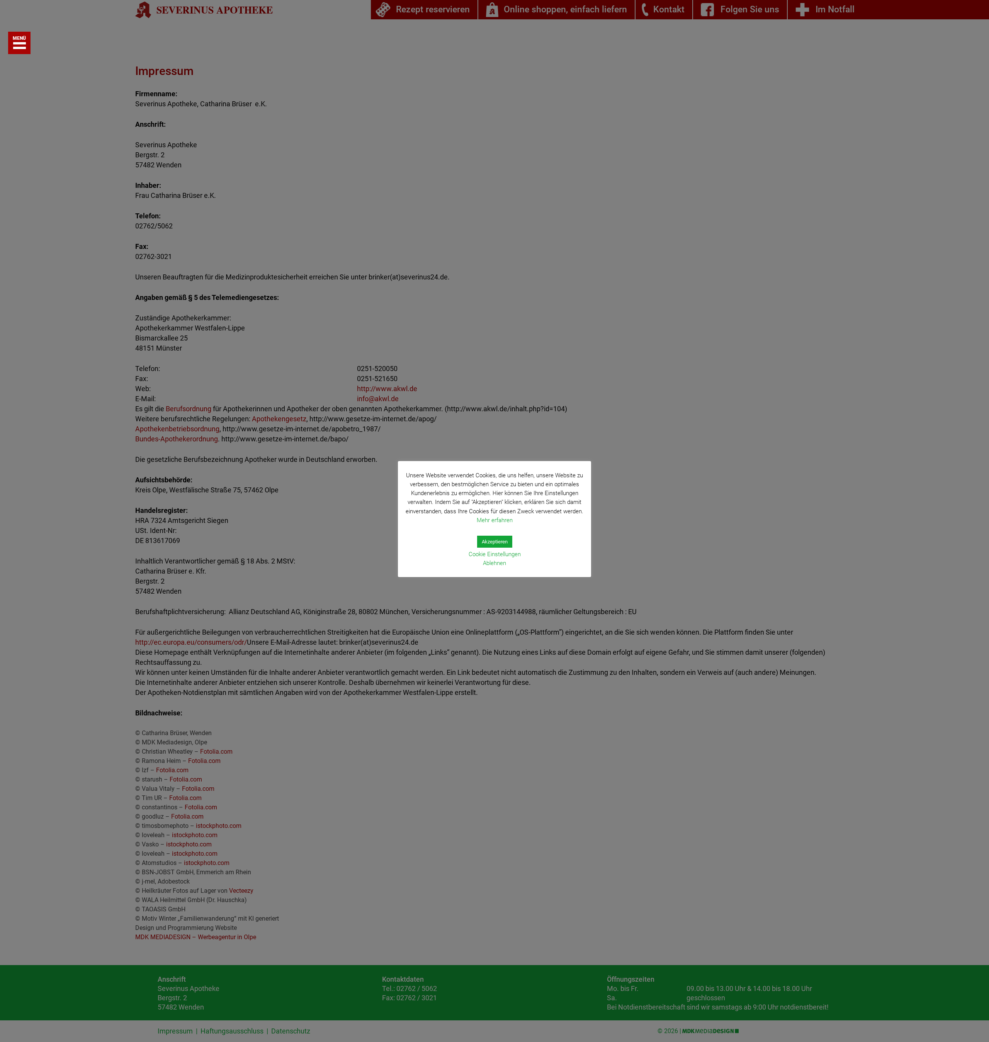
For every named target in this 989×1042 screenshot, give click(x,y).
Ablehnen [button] (494, 563)
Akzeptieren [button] (495, 542)
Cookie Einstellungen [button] (495, 554)
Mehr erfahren (495, 520)
